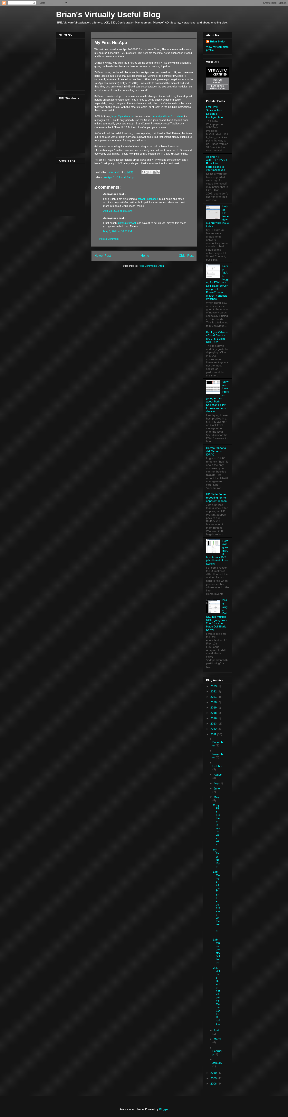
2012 (213, 728)
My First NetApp (216, 858)
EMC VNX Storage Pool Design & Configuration (214, 111)
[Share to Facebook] (155, 172)
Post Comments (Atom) (152, 265)
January (217, 1062)
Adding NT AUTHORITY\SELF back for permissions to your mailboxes (217, 163)
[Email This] (143, 172)
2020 (213, 702)
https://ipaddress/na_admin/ (167, 116)
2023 (213, 686)
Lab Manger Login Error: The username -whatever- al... (216, 903)
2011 (213, 734)
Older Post (186, 255)
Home (145, 255)
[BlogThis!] (147, 172)
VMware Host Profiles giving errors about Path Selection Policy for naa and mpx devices (217, 396)
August (218, 774)
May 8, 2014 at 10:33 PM (117, 231)
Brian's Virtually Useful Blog (108, 14)
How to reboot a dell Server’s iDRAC (216, 451)
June (217, 788)
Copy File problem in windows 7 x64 (216, 825)
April (216, 1030)
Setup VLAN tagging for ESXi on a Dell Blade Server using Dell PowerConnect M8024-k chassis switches (217, 282)
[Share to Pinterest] (158, 172)
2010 (213, 1072)
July (216, 783)
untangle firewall (127, 222)
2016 (213, 718)
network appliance (148, 198)
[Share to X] (151, 172)
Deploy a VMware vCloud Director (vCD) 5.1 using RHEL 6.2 (217, 336)
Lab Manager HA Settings (216, 951)
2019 (213, 707)
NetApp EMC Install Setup (118, 177)
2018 (213, 712)
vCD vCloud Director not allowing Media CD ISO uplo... (216, 995)
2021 (213, 696)
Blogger (163, 1109)
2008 (213, 1083)
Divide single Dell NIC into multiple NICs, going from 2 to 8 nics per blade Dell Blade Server (217, 615)
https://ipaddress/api (123, 116)
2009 (213, 1078)
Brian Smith (218, 41)
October (217, 766)
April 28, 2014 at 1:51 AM (117, 210)
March (218, 1038)
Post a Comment (109, 238)
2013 (213, 723)
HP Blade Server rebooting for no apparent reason (216, 497)
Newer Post (102, 255)
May (216, 797)
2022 (213, 691)
